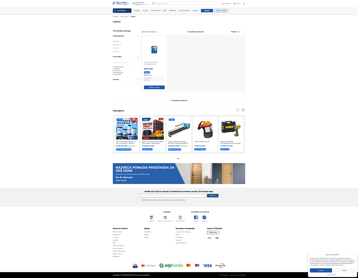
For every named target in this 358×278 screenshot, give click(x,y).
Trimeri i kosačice (200, 149)
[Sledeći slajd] (243, 110)
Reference (172, 10)
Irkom (151, 75)
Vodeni (147, 72)
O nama (145, 10)
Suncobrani (179, 237)
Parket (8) (116, 41)
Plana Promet (117, 232)
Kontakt (195, 10)
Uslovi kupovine (184, 10)
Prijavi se (213, 195)
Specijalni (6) (117, 45)
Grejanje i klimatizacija (183, 232)
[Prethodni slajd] (238, 110)
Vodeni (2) (116, 51)
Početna (137, 10)
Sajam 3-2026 (221, 10)
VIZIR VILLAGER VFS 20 (202, 141)
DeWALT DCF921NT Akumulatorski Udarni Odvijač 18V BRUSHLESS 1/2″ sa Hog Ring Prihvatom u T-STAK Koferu (231, 144)
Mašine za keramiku (174, 149)
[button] (126, 36)
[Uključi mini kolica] (244, 3)
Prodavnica (116, 234)
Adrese (146, 234)
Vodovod (178, 240)
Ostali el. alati (225, 149)
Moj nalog (147, 232)
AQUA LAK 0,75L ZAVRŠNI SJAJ (151, 63)
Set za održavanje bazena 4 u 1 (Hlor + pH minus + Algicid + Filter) (126, 143)
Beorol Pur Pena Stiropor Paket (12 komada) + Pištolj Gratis (152, 142)
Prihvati (321, 270)
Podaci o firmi (155, 10)
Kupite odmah (121, 180)
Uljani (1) (115, 48)
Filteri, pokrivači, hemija (124, 149)
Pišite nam (213, 232)
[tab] (178, 158)
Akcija (207, 10)
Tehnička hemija (181, 243)
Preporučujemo (147, 149)
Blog (164, 10)
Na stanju (147, 80)
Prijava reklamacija (119, 251)
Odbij (344, 270)
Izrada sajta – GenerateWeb (237, 275)
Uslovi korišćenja (331, 274)
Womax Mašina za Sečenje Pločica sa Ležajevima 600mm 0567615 (178, 143)
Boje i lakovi (124, 16)
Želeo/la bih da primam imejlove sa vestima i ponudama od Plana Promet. (165, 200)
